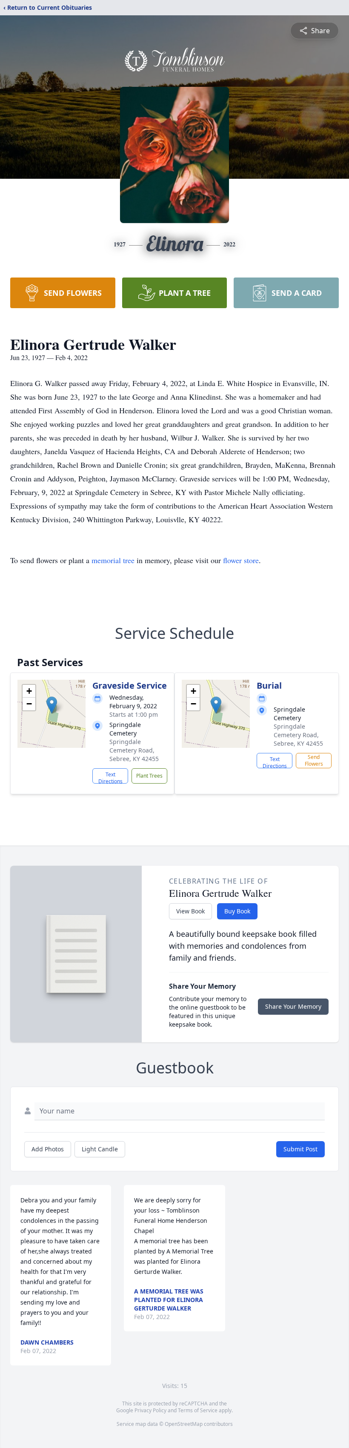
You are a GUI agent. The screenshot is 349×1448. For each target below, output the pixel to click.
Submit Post (300, 1149)
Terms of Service (197, 1410)
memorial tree (113, 560)
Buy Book (237, 911)
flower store (241, 560)
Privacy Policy (150, 1410)
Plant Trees (149, 775)
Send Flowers (314, 760)
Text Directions (110, 777)
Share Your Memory (293, 1006)
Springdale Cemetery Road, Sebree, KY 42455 (134, 750)
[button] (51, 705)
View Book (190, 911)
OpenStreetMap (184, 1424)
